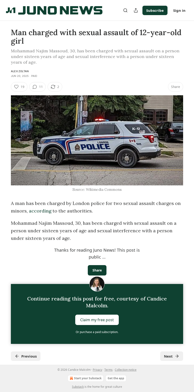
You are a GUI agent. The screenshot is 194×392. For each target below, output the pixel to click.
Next (168, 356)
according (40, 211)
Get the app (116, 378)
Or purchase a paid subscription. (97, 332)
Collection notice (126, 370)
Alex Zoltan (20, 71)
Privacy (97, 370)
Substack (78, 387)
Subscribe (155, 10)
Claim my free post (97, 319)
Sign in (179, 10)
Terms (108, 370)
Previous (29, 356)
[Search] (125, 10)
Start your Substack (87, 378)
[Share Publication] (136, 10)
